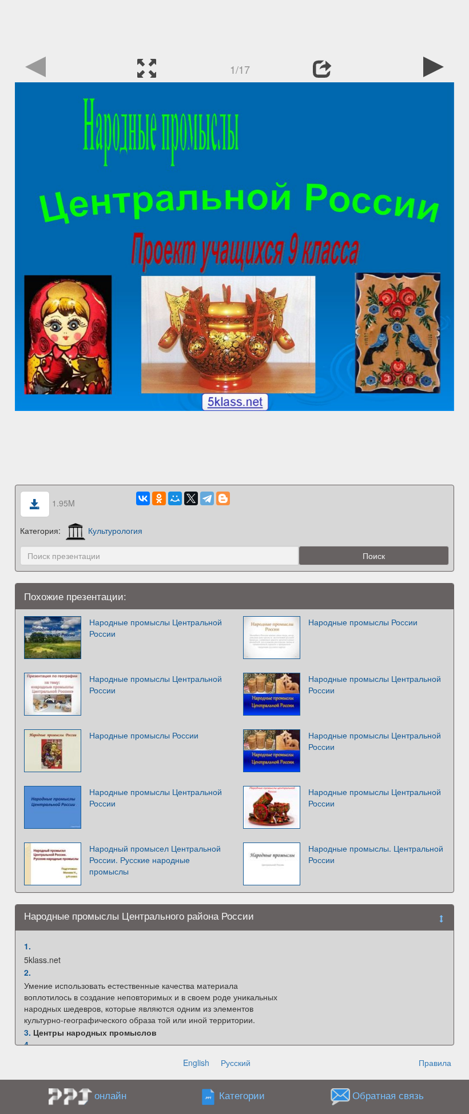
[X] (191, 498)
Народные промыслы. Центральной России (375, 854)
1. (27, 946)
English (196, 1062)
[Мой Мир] (175, 498)
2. (27, 972)
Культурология (115, 530)
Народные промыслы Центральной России (155, 627)
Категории (242, 1096)
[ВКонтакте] (143, 498)
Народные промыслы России (363, 622)
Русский (236, 1062)
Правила (435, 1062)
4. (27, 1044)
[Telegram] (207, 498)
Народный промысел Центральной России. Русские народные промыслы (155, 860)
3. (27, 1032)
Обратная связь (388, 1096)
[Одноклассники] (159, 498)
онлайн (110, 1095)
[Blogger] (223, 498)
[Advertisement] (234, 25)
